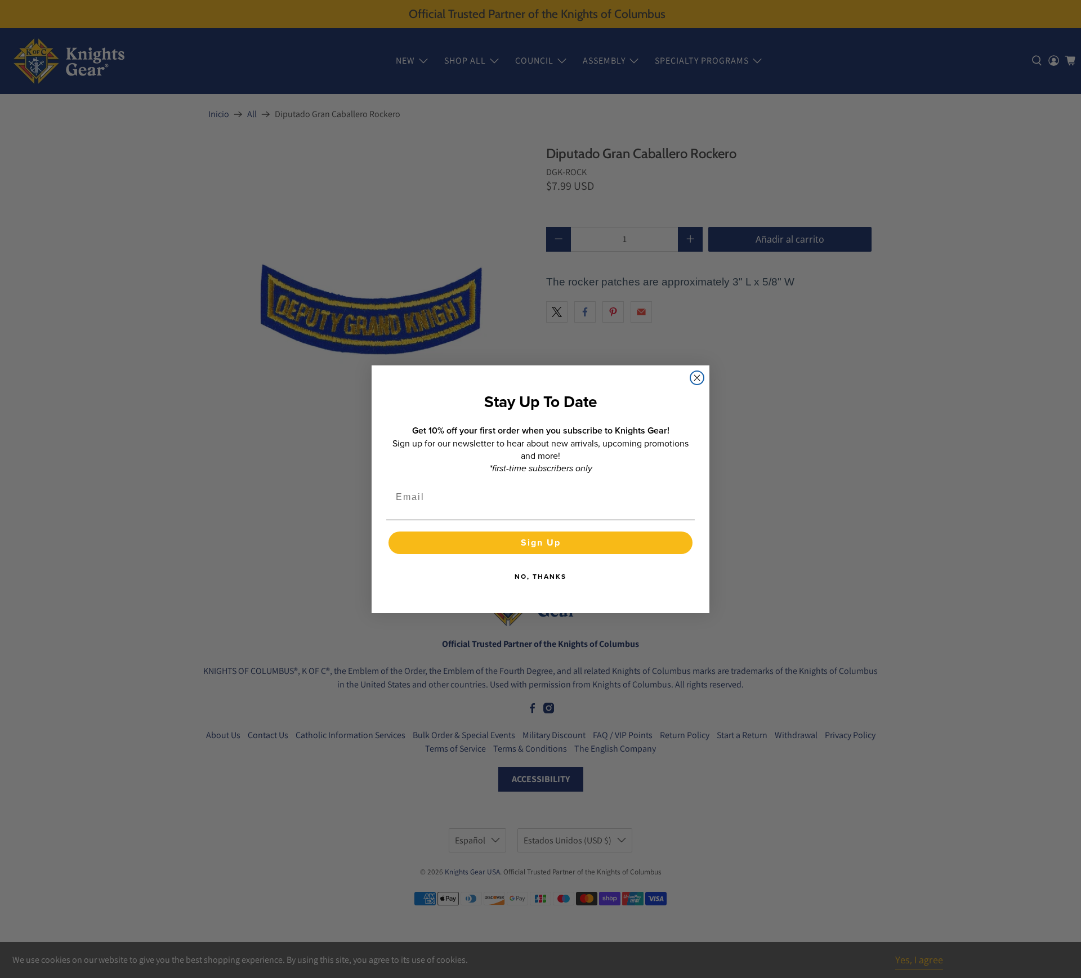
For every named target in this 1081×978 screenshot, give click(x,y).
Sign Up (541, 542)
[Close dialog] (697, 378)
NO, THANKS (540, 576)
